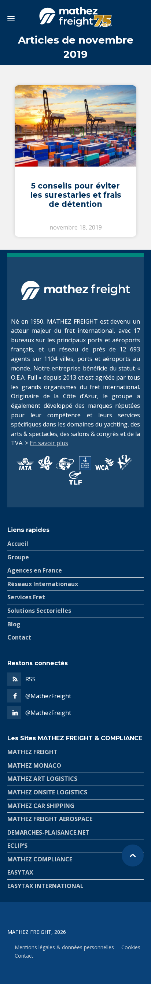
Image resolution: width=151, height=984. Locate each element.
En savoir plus (49, 443)
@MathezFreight (48, 696)
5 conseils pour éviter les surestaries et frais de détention (75, 195)
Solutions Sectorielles (39, 611)
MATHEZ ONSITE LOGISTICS (47, 792)
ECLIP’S (17, 846)
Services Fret (26, 597)
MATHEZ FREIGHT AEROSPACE (49, 819)
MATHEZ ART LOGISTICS (42, 779)
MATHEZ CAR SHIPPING (40, 806)
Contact (19, 637)
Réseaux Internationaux (42, 584)
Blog (14, 624)
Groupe (18, 557)
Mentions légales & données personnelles (64, 947)
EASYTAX (20, 872)
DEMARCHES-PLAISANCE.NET (48, 832)
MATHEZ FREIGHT (32, 752)
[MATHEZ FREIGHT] (75, 18)
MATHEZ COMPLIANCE (39, 859)
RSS (30, 679)
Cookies (130, 947)
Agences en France (34, 570)
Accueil (17, 544)
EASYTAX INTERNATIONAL (45, 886)
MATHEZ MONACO (34, 765)
